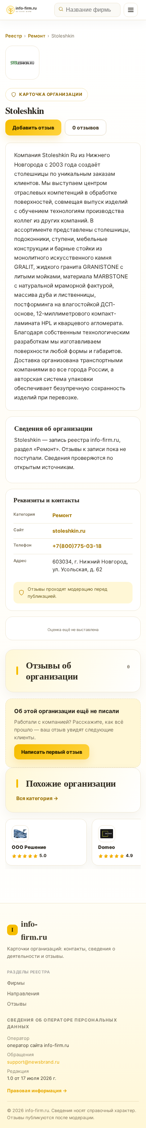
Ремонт (36, 36)
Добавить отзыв (33, 128)
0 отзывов (85, 128)
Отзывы (17, 1004)
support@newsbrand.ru (33, 1062)
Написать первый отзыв (51, 752)
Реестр (13, 36)
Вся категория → (37, 798)
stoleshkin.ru (68, 531)
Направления (23, 993)
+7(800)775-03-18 (77, 546)
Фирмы (16, 983)
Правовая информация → (37, 1090)
